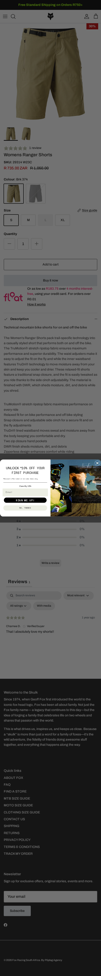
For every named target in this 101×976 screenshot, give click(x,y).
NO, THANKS (25, 508)
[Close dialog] (97, 463)
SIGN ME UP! (25, 500)
